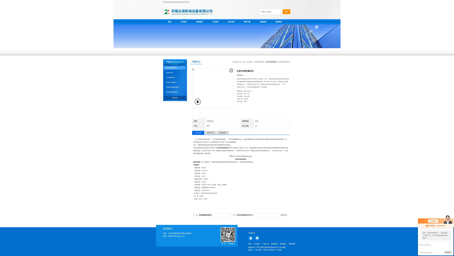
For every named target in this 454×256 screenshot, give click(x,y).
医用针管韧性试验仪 (172, 87)
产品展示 (215, 22)
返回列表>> (284, 215)
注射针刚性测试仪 (172, 92)
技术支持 (231, 22)
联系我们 (279, 22)
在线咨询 (263, 22)
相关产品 (210, 133)
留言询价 (223, 133)
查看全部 (175, 98)
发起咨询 (448, 252)
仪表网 (279, 250)
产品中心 (169, 62)
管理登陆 (292, 244)
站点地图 (282, 247)
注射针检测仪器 (171, 68)
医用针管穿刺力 (171, 82)
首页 (169, 22)
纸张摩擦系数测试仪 (205, 215)
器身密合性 (169, 72)
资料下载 (247, 22)
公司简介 (184, 22)
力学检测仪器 (170, 77)
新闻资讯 (199, 22)
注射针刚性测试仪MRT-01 (245, 215)
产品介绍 (198, 133)
